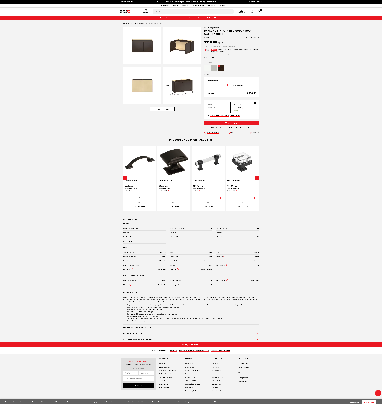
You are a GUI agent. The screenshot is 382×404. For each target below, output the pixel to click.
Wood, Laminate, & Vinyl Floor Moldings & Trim (194, 350)
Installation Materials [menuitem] (213, 18)
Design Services (216, 370)
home (125, 23)
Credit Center (216, 381)
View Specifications (252, 38)
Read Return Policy (246, 128)
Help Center (215, 367)
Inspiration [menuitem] (175, 5)
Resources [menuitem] (185, 5)
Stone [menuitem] (168, 18)
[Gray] (214, 68)
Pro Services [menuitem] (212, 5)
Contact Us (215, 364)
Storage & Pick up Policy (192, 370)
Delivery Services (164, 384)
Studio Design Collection (212, 28)
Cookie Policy (176, 402)
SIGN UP (138, 386)
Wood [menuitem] (175, 18)
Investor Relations (164, 367)
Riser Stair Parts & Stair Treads (220, 350)
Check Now (245, 54)
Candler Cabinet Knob (166, 180)
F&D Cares (162, 381)
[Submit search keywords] (231, 11)
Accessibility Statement (192, 384)
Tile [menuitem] (161, 18)
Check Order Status (218, 391)
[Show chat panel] (378, 393)
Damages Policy (190, 374)
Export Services (216, 384)
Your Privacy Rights (191, 391)
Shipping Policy (190, 367)
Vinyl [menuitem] (191, 18)
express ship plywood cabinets (154, 23)
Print (232, 132)
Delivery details (235, 115)
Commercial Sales (217, 377)
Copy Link (256, 132)
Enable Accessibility (126, 2)
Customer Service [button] (254, 2)
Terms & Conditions (191, 381)
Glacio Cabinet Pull (199, 180)
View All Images (162, 109)
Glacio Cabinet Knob (233, 180)
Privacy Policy (189, 387)
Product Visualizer (243, 367)
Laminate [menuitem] (183, 18)
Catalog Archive (243, 378)
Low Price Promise (191, 377)
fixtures (131, 23)
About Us (162, 364)
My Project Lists (243, 364)
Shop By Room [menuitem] (164, 5)
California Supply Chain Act (167, 374)
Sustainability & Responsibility (168, 370)
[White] (207, 68)
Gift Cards (215, 387)
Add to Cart (233, 123)
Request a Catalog (243, 381)
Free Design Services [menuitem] (198, 5)
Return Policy (189, 364)
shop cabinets (139, 23)
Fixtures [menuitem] (199, 18)
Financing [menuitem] (222, 5)
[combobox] (193, 11)
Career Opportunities (165, 377)
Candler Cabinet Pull (131, 180)
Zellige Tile (173, 350)
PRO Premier (215, 374)
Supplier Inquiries (164, 387)
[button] (146, 11)
